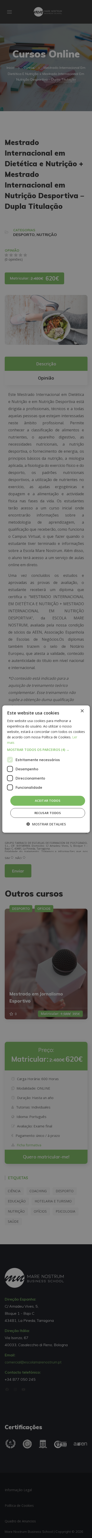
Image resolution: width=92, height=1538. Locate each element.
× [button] (82, 711)
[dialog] (46, 769)
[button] (46, 750)
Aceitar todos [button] (47, 800)
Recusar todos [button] (47, 813)
